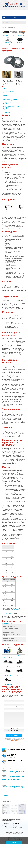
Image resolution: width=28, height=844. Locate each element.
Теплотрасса (6, 35)
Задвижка (19, 655)
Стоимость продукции (9, 832)
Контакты (14, 833)
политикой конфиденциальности (16, 740)
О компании (11, 830)
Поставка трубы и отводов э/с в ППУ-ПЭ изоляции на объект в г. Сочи (13, 772)
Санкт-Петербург (18, 827)
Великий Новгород (7, 824)
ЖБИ (14, 35)
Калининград (6, 826)
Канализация (21, 35)
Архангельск (6, 823)
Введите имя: (14, 699)
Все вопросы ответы (7, 623)
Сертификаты (20, 84)
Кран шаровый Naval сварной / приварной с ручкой (8, 656)
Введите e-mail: (14, 702)
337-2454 (14, 3)
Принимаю (14, 842)
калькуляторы (15, 760)
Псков (16, 826)
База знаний (7, 833)
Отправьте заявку (7, 613)
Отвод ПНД (8, 666)
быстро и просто (11, 756)
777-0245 (14, 4)
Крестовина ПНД (8, 684)
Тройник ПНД (20, 666)
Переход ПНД (8, 675)
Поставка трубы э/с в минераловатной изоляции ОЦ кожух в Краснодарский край (12, 788)
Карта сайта (14, 835)
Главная (4, 27)
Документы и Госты (19, 832)
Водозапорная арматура (7, 28)
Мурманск (17, 823)
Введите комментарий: (14, 710)
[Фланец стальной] (18, 77)
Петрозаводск (17, 824)
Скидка (17, 582)
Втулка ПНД (19, 675)
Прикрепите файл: (14, 728)
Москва (5, 827)
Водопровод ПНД (20, 43)
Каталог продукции (13, 17)
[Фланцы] (14, 69)
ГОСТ (6, 84)
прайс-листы (16, 750)
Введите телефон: (14, 706)
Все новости (5, 795)
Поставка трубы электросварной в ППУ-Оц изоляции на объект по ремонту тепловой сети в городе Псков (13, 778)
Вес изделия (20, 81)
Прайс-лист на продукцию (9, 81)
